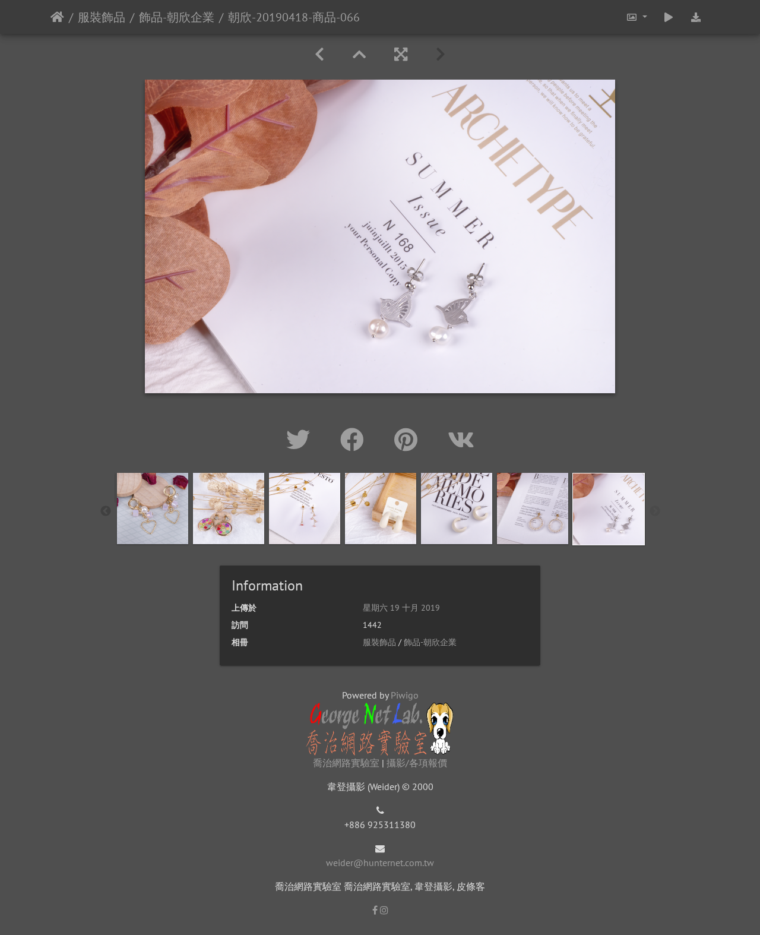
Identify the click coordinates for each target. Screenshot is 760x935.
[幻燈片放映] (668, 17)
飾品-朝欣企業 (176, 17)
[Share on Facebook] (355, 439)
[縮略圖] (359, 54)
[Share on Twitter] (301, 439)
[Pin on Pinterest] (409, 439)
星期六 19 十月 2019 (401, 607)
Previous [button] (106, 511)
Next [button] (655, 511)
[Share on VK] (461, 439)
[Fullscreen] (401, 54)
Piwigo (405, 695)
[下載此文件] (696, 17)
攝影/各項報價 (417, 763)
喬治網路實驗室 (346, 763)
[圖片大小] (636, 17)
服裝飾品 (101, 17)
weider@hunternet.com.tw (380, 862)
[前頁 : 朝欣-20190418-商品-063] (319, 54)
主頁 (57, 17)
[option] (153, 508)
